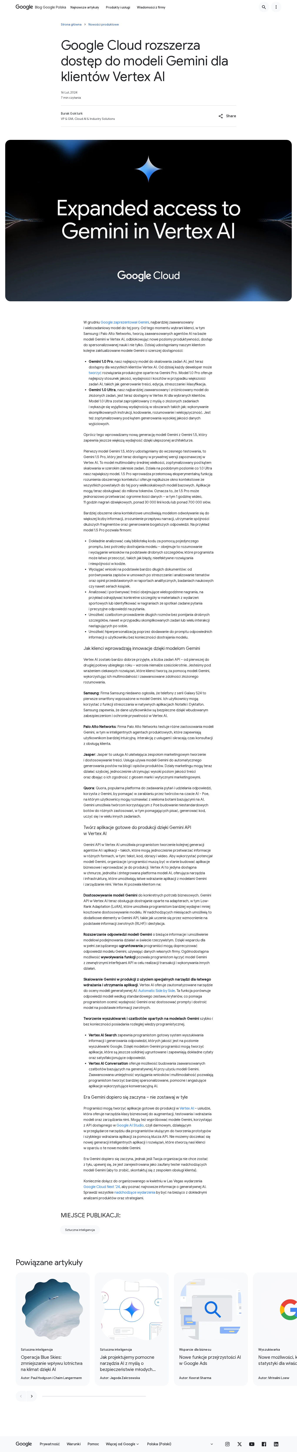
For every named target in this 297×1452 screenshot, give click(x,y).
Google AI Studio (130, 1125)
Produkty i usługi (118, 7)
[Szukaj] (264, 7)
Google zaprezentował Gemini (125, 322)
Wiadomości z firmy (151, 7)
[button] (227, 116)
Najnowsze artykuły (84, 7)
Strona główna (71, 24)
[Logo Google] (24, 1444)
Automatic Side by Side (156, 991)
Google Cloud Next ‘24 (101, 1187)
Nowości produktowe (103, 24)
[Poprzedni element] (21, 1396)
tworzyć (95, 373)
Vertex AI (187, 1108)
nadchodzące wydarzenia (134, 1192)
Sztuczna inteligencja (80, 1230)
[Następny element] (32, 1396)
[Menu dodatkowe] (276, 7)
